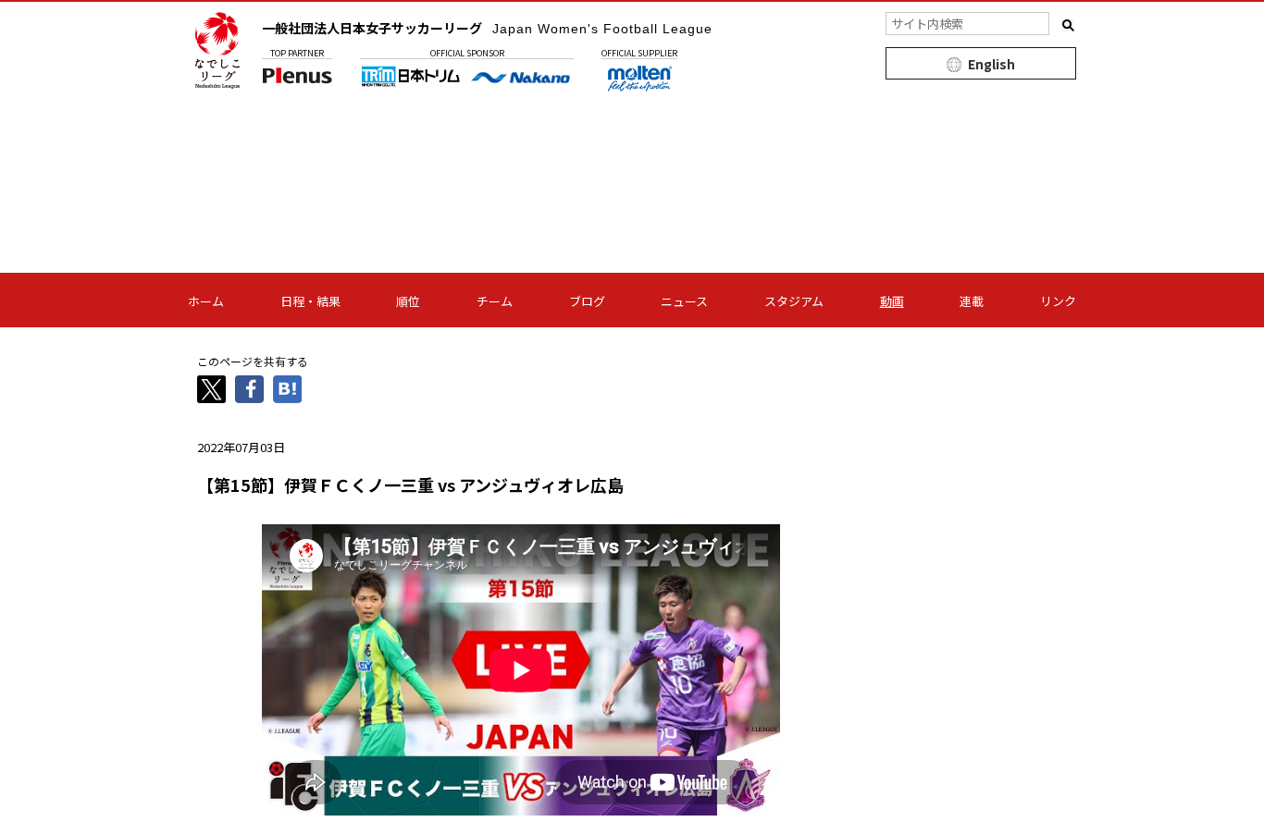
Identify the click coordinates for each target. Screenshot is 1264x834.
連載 (972, 301)
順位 (408, 301)
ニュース (684, 301)
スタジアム (794, 301)
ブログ (587, 301)
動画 (892, 301)
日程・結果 (310, 301)
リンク (1058, 301)
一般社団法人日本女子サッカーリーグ (487, 27)
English (991, 64)
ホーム (206, 301)
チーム (495, 301)
